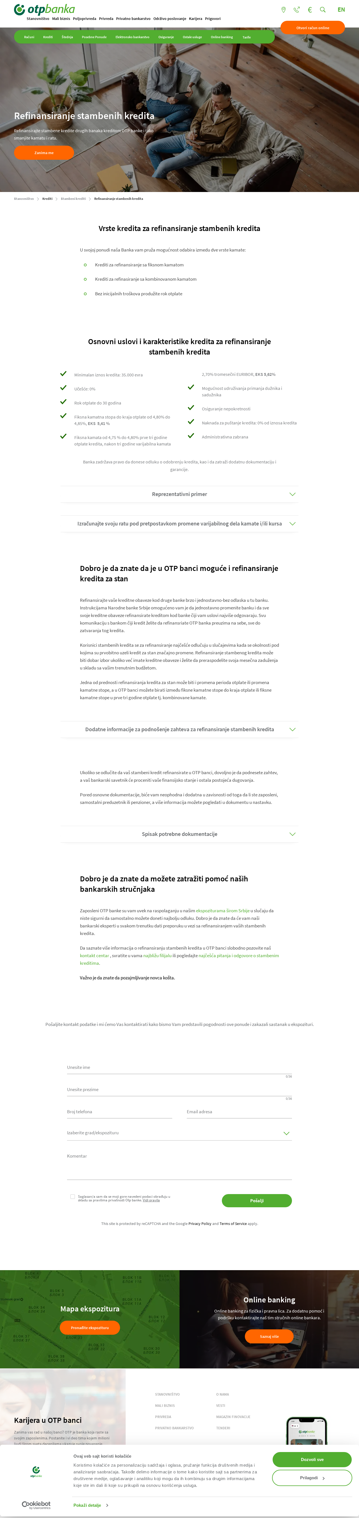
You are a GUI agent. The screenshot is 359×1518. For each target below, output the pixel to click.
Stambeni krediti (73, 198)
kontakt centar (94, 955)
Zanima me (44, 152)
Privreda (106, 18)
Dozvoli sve (312, 1459)
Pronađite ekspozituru (90, 1327)
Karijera (195, 18)
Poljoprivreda (84, 18)
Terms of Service (233, 1223)
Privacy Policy (199, 1223)
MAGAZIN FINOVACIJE (233, 1416)
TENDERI (223, 1428)
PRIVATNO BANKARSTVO (174, 1428)
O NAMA (222, 1394)
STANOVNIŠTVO (167, 1394)
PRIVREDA (163, 1416)
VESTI (220, 1405)
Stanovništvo (38, 18)
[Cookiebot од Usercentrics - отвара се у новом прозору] (36, 1505)
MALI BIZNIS (165, 1405)
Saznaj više (269, 1336)
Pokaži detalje (87, 1505)
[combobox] (119, 1111)
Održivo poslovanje (169, 18)
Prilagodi (309, 1477)
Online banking (222, 37)
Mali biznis (61, 18)
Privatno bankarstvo (133, 18)
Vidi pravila (151, 1200)
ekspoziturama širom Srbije (223, 910)
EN (341, 9)
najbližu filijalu (157, 955)
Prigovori (213, 18)
